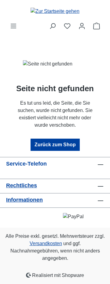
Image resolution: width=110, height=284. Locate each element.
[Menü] (13, 26)
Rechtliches (21, 185)
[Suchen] (52, 26)
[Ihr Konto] (82, 26)
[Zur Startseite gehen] (55, 11)
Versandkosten (46, 243)
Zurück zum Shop (55, 144)
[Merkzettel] (67, 26)
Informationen (24, 200)
